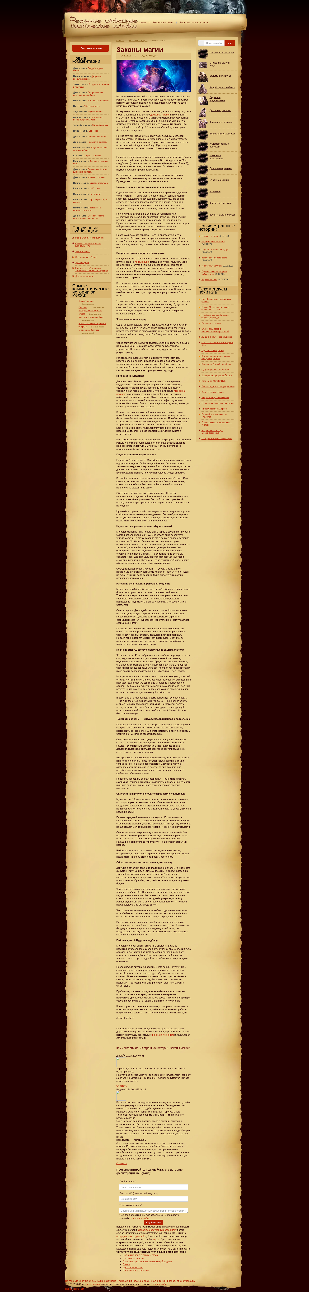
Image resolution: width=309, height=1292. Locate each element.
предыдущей (123, 1236)
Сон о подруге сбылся (86, 257)
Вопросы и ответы (163, 22)
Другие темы (158, 1280)
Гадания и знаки (141, 1280)
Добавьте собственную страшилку (157, 1229)
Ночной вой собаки (97, 136)
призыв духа (142, 261)
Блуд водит (95, 194)
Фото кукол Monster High (213, 381)
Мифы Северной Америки (214, 409)
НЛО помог (95, 188)
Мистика (83, 1280)
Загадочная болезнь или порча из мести (90, 170)
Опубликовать (153, 1222)
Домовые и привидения (119, 1280)
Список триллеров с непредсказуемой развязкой (215, 330)
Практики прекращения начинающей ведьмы (147, 1261)
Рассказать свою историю (194, 22)
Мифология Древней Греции (215, 397)
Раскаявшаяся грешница (136, 1270)
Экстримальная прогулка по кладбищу (88, 93)
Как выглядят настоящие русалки (217, 386)
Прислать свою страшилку (180, 1280)
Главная (141, 22)
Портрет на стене (209, 236)
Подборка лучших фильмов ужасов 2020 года (215, 316)
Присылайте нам (74, 1288)
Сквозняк (93, 131)
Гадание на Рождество (212, 350)
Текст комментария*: (130, 1205)
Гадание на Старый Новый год (216, 364)
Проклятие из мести (97, 142)
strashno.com (92, 1284)
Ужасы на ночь (97, 1280)
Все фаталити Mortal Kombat (89, 238)
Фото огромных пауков (212, 392)
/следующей (137, 1236)
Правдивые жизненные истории (216, 438)
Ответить (121, 1085)
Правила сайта (159, 1284)
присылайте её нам (163, 1034)
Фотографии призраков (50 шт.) (216, 375)
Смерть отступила (99, 183)
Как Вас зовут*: (127, 1181)
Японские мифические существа (217, 403)
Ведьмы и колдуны (138, 40)
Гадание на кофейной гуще (214, 249)
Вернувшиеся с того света (214, 258)
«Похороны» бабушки (98, 100)
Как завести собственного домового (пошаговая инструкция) (91, 269)
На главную (71, 1280)
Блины (126, 1264)
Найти (230, 43)
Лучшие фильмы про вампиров (216, 337)
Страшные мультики (211, 323)
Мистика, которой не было (91, 317)
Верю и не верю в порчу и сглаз (140, 1255)
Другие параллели (84, 276)
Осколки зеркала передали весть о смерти (88, 217)
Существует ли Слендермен (215, 369)
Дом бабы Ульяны (133, 1267)
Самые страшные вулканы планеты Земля (88, 244)
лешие (165, 114)
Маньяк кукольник (96, 177)
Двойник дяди (82, 262)
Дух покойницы (82, 251)
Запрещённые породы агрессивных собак (212, 431)
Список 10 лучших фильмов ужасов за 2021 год (215, 308)
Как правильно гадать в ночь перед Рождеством (215, 357)
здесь (156, 1239)
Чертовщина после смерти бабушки (88, 118)
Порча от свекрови (133, 1258)
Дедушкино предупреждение (87, 77)
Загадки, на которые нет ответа (87, 209)
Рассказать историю (91, 48)
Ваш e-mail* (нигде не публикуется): (139, 1193)
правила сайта (141, 1218)
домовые (155, 114)
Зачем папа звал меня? (213, 241)
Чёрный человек (92, 106)
